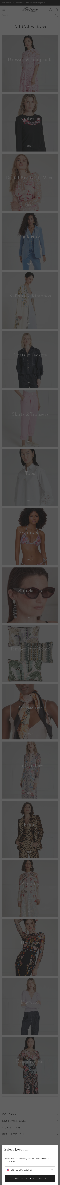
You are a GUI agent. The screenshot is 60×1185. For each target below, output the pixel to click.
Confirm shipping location (30, 1178)
